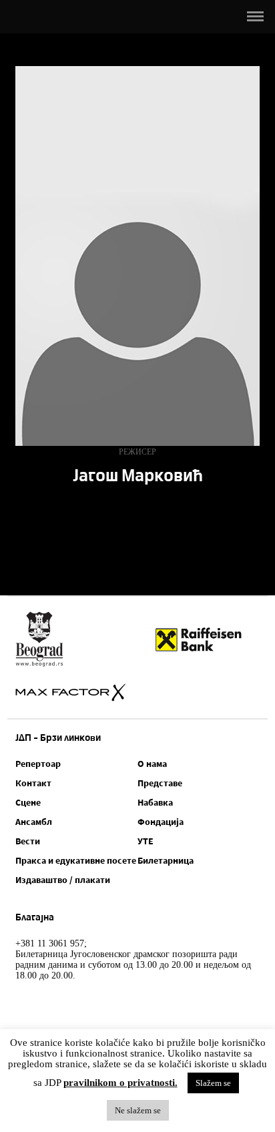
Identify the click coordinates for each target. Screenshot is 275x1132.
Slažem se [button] (213, 1083)
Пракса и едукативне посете (75, 860)
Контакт (33, 783)
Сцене (28, 802)
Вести (27, 841)
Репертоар (38, 764)
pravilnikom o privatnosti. (120, 1083)
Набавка (155, 802)
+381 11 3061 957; (51, 943)
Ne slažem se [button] (138, 1110)
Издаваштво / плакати (62, 880)
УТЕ (146, 841)
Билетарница (166, 860)
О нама (152, 764)
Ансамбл (33, 822)
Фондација (161, 822)
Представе (160, 783)
